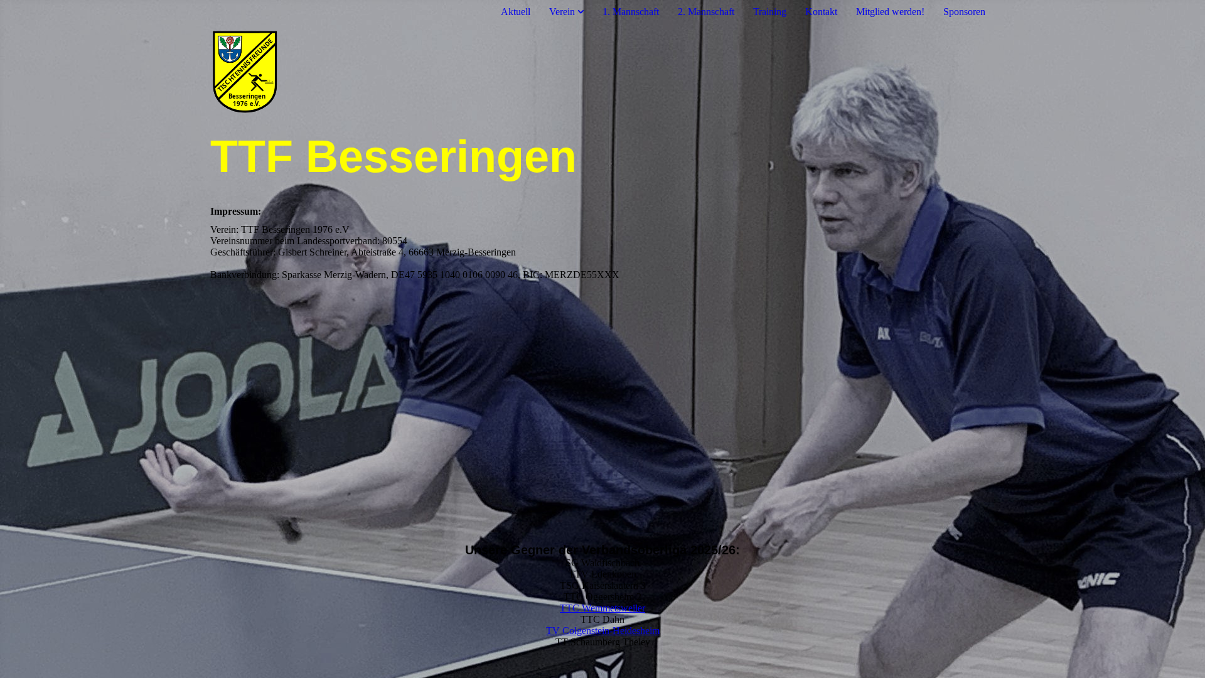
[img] (602, 77)
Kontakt (821, 11)
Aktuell (515, 11)
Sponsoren (964, 11)
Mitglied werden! (890, 11)
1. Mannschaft (630, 11)
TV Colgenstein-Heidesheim (603, 630)
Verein (562, 11)
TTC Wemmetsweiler (602, 608)
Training (769, 11)
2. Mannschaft (706, 11)
